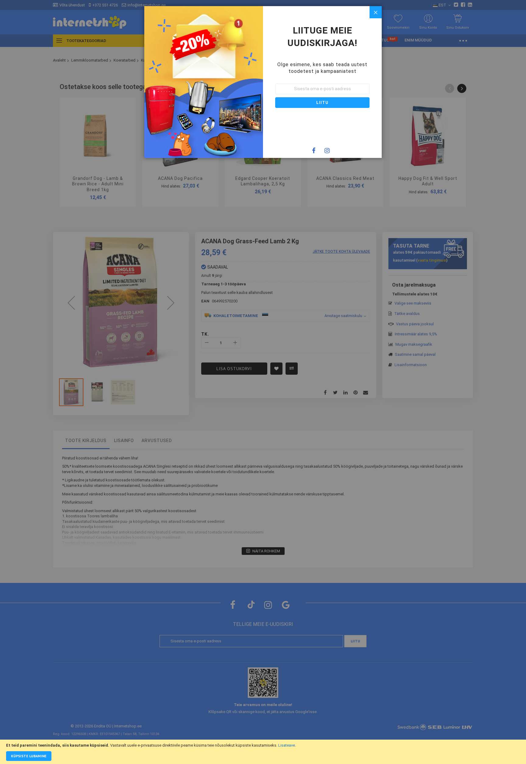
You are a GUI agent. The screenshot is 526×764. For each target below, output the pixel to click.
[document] (263, 752)
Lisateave (286, 745)
